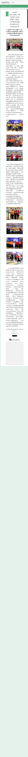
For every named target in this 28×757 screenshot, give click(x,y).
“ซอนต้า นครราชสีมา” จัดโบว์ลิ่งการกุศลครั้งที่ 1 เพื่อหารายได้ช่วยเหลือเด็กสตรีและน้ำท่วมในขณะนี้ (14, 19)
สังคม (17, 333)
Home (10, 6)
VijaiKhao (14, 331)
